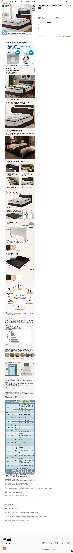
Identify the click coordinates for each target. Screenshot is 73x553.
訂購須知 (38, 39)
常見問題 (62, 543)
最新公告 (43, 539)
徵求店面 (56, 539)
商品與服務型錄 (44, 542)
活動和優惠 (11, 1)
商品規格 (34, 39)
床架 (6, 3)
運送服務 (42, 39)
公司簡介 (50, 539)
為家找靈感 (27, 1)
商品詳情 (31, 39)
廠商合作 (56, 542)
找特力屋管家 (17, 1)
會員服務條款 (68, 542)
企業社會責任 (50, 543)
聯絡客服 (50, 549)
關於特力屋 (33, 1)
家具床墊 (4, 3)
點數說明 (62, 542)
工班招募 (56, 543)
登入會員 (40, 18)
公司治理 (50, 542)
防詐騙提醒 (68, 539)
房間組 (9, 3)
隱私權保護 (68, 543)
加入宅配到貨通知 (66, 36)
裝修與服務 (22, 1)
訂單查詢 (62, 539)
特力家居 (43, 543)
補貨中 (59, 36)
